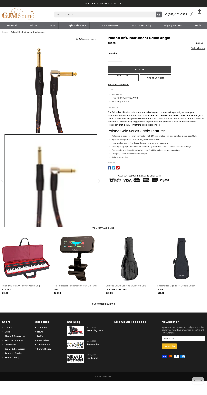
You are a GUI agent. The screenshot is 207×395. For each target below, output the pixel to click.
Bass (52, 25)
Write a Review (198, 48)
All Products (43, 344)
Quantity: (112, 53)
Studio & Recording (142, 25)
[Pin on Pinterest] (118, 167)
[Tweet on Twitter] (113, 167)
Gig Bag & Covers (173, 25)
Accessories (93, 344)
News (40, 331)
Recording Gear (95, 330)
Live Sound (11, 25)
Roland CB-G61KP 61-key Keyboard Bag (21, 285)
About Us (42, 327)
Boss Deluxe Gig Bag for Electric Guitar (176, 285)
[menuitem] (11, 25)
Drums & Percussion (109, 25)
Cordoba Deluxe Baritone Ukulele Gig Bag (126, 285)
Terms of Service (13, 353)
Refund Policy (44, 349)
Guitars (33, 25)
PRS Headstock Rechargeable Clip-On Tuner (75, 285)
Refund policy (12, 357)
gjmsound (107, 376)
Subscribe (169, 346)
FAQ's (40, 336)
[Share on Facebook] (109, 167)
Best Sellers (43, 340)
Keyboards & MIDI (77, 25)
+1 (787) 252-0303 (176, 14)
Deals (198, 25)
